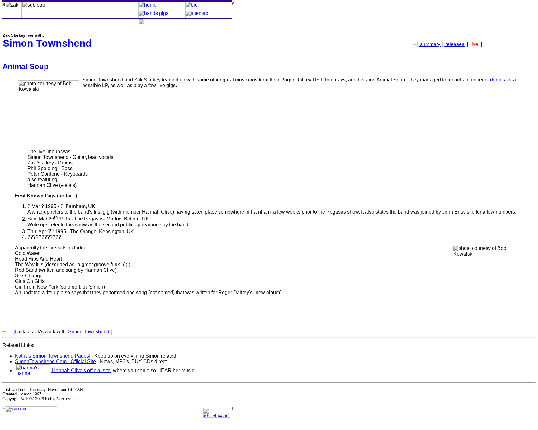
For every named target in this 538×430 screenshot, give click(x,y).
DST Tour (323, 79)
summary (430, 44)
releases (454, 44)
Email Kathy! (101, 412)
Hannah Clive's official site (81, 370)
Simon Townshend (89, 331)
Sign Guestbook (189, 410)
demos (497, 79)
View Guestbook (190, 415)
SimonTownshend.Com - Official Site (55, 361)
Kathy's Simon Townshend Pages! (52, 355)
